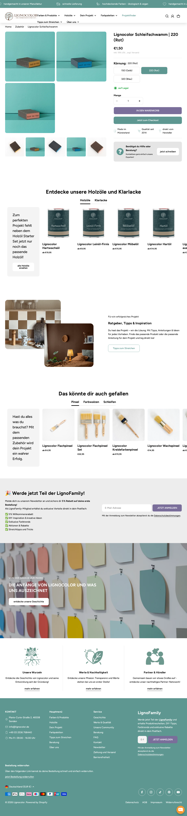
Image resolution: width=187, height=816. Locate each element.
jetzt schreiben (168, 151)
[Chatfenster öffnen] (180, 810)
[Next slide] (173, 241)
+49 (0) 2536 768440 (20, 732)
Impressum (156, 802)
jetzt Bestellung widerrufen (19, 776)
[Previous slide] (14, 241)
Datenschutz (132, 802)
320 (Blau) (126, 79)
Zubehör (19, 26)
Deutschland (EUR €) (20, 786)
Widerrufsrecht (174, 802)
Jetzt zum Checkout (148, 120)
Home (8, 26)
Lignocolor (19, 802)
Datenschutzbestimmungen (167, 515)
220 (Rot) (154, 70)
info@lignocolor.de (19, 726)
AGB (144, 802)
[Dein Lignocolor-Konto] (172, 16)
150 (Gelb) (126, 70)
